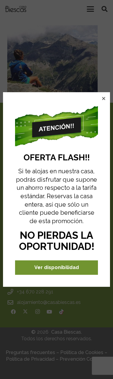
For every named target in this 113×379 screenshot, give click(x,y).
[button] (103, 98)
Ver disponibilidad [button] (56, 267)
